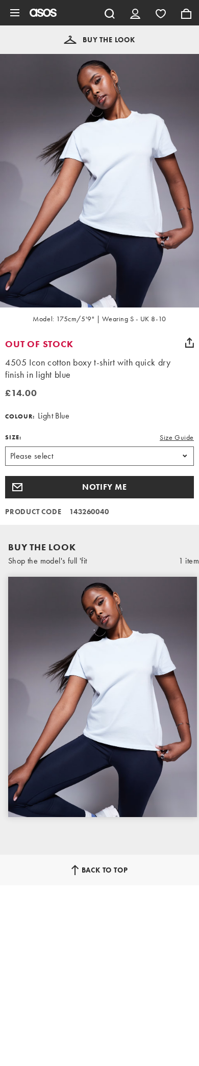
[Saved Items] (160, 12)
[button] (99, 40)
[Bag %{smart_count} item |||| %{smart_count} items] (186, 12)
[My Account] (135, 12)
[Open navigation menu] (15, 12)
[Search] (109, 12)
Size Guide (177, 437)
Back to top (105, 870)
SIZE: (13, 437)
